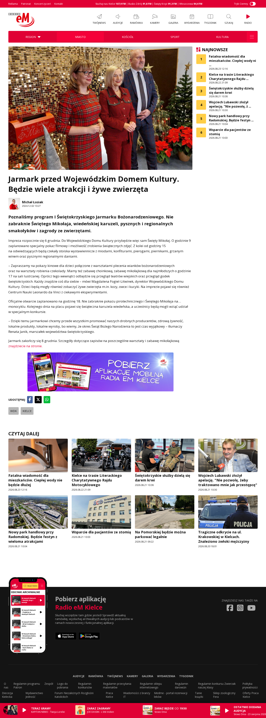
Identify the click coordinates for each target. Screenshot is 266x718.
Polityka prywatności (250, 685)
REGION (31, 37)
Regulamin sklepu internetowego (151, 685)
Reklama (13, 3)
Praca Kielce (109, 695)
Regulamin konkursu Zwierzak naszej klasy (217, 685)
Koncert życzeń (42, 3)
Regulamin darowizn (181, 685)
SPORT (175, 37)
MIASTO (80, 37)
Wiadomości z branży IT (136, 695)
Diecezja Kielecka (7, 695)
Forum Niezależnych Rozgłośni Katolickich (74, 695)
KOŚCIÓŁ (127, 37)
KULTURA (222, 37)
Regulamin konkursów (85, 685)
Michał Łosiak (32, 202)
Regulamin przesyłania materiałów (117, 685)
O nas (6, 685)
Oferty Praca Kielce (251, 695)
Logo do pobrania (62, 685)
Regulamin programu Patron (26, 685)
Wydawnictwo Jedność (34, 695)
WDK (13, 411)
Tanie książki (199, 695)
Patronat (26, 3)
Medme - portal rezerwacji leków (170, 695)
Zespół (48, 684)
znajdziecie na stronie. (25, 346)
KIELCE (27, 411)
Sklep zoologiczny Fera (224, 695)
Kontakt (58, 3)
